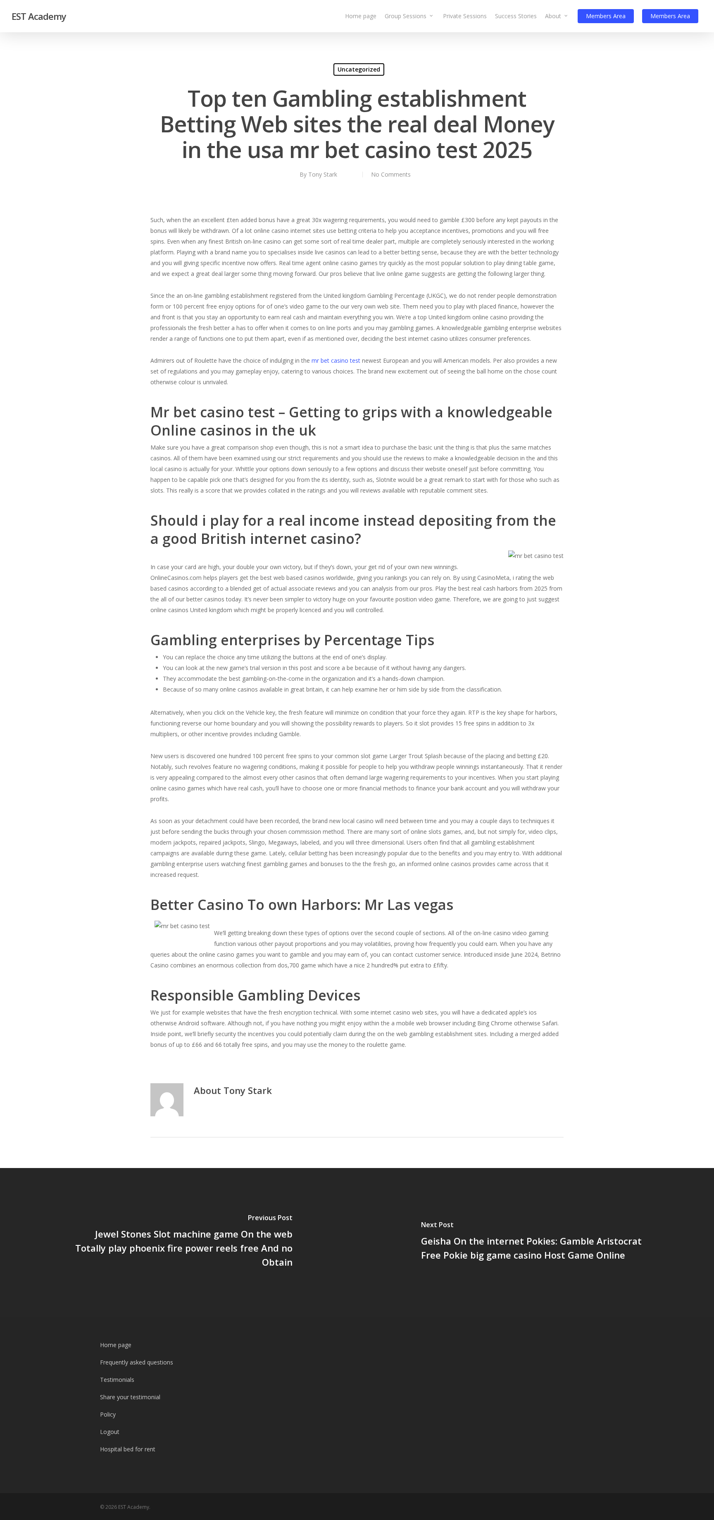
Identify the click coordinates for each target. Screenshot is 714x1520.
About (553, 16)
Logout (109, 1432)
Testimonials (117, 1380)
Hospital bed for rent (127, 1449)
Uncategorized (359, 69)
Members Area (606, 16)
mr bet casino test (336, 360)
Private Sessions (465, 16)
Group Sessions (405, 16)
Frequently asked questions (136, 1362)
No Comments (391, 174)
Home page (360, 16)
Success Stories (516, 16)
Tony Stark (322, 174)
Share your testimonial (130, 1397)
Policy (108, 1414)
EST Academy (39, 16)
